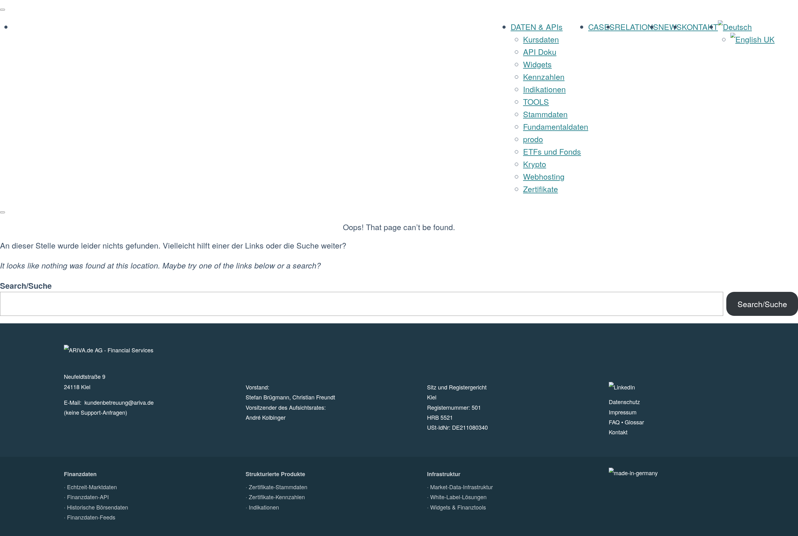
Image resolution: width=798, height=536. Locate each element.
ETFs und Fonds (552, 151)
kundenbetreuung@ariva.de (119, 402)
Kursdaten (541, 39)
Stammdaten (545, 113)
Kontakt (618, 432)
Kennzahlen (544, 76)
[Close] (2, 212)
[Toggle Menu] (2, 10)
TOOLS (536, 101)
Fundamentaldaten (555, 126)
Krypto (534, 163)
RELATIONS (636, 26)
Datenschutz (624, 402)
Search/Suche (26, 285)
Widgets (537, 64)
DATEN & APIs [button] (537, 26)
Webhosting (544, 176)
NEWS (670, 26)
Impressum (623, 412)
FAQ (614, 422)
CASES (601, 26)
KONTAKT (700, 26)
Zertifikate (540, 188)
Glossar (634, 422)
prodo (533, 138)
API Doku (539, 51)
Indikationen (544, 88)
